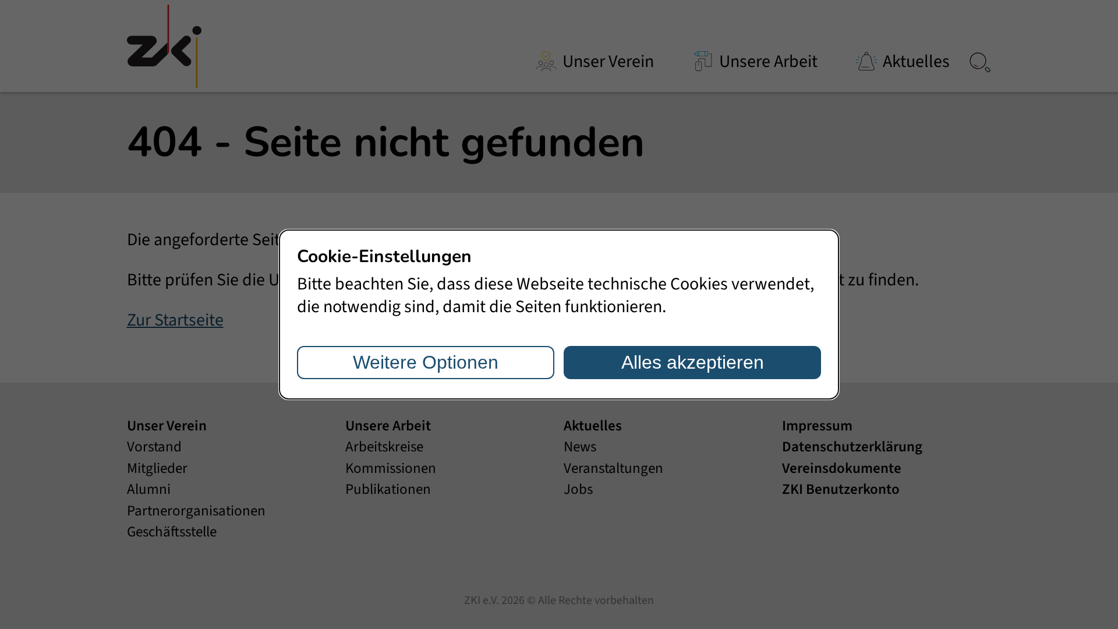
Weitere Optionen (425, 362)
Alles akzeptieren (692, 362)
